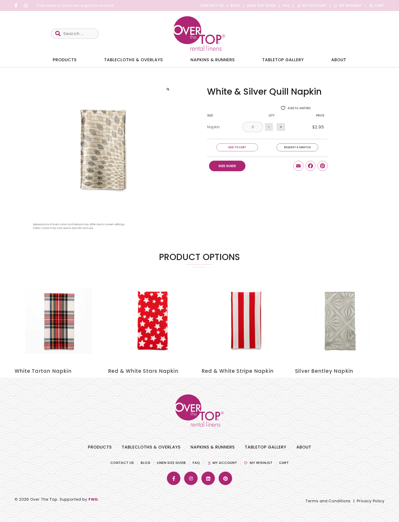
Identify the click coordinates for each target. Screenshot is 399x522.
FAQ (196, 462)
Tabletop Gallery (283, 60)
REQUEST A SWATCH (297, 147)
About (338, 60)
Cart (284, 462)
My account (225, 462)
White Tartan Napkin (43, 371)
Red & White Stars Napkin (143, 371)
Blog (145, 462)
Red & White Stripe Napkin (238, 371)
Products (65, 60)
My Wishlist (261, 462)
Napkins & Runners (213, 60)
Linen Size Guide (171, 462)
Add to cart (237, 147)
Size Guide (227, 166)
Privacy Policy (370, 501)
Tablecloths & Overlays (133, 60)
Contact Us (122, 462)
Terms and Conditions (328, 501)
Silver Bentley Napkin (324, 371)
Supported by (79, 499)
